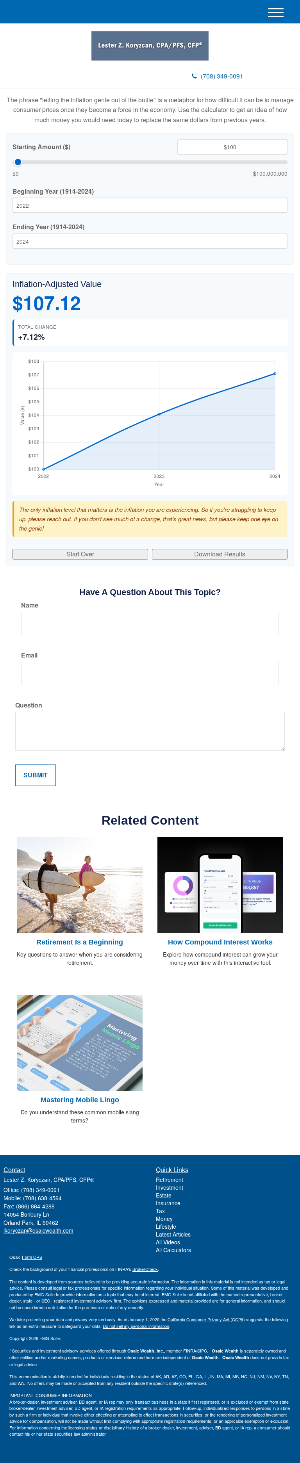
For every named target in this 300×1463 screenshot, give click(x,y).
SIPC (202, 1350)
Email (29, 655)
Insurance (168, 1203)
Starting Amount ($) (41, 147)
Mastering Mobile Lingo (80, 1100)
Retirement (169, 1179)
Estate (163, 1195)
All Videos (168, 1242)
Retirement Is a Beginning (79, 942)
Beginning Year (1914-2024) (53, 191)
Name (29, 605)
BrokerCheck (145, 1269)
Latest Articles (173, 1234)
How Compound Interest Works (220, 942)
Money (164, 1218)
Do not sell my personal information (136, 1326)
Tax (160, 1211)
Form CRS (32, 1257)
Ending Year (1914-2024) (48, 227)
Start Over (80, 553)
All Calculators (173, 1250)
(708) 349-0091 (222, 75)
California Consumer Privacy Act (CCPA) (206, 1319)
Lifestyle (166, 1226)
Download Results (219, 553)
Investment (169, 1187)
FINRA (189, 1350)
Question (28, 705)
